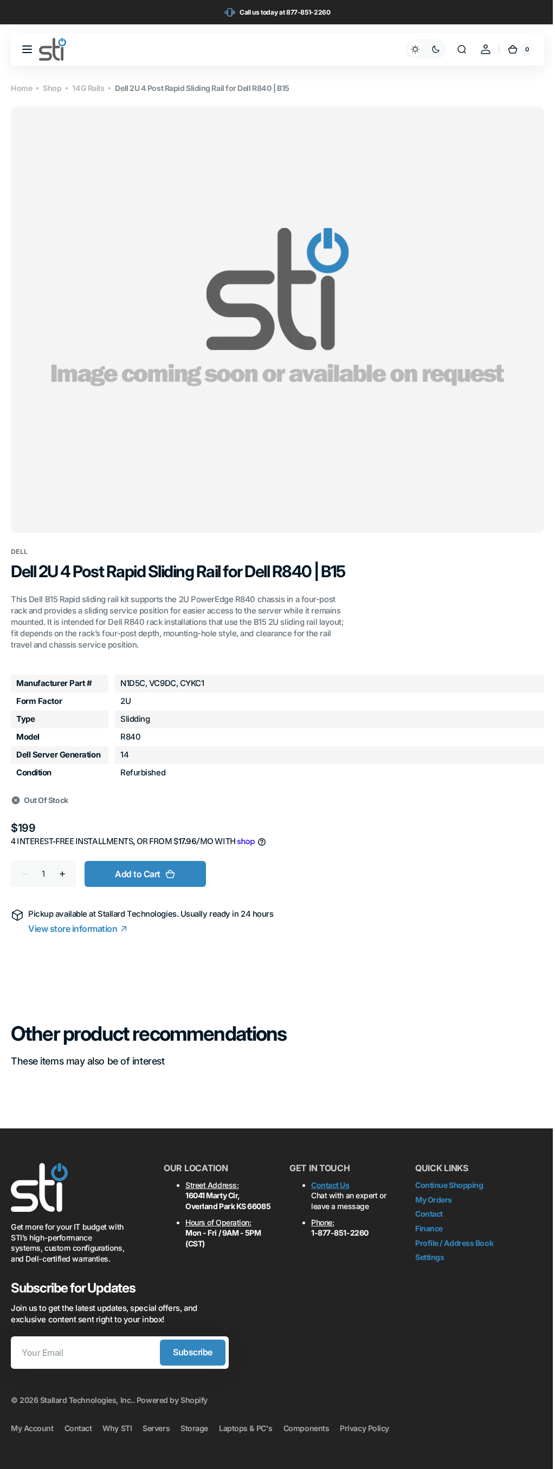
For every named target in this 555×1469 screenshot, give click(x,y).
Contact (429, 1207)
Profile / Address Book (454, 1236)
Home (21, 88)
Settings (429, 1250)
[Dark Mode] (417, 49)
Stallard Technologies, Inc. (86, 1393)
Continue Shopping (449, 1178)
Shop (52, 88)
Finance (429, 1221)
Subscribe (192, 1345)
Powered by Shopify (172, 1393)
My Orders (433, 1193)
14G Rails (88, 88)
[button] (27, 49)
